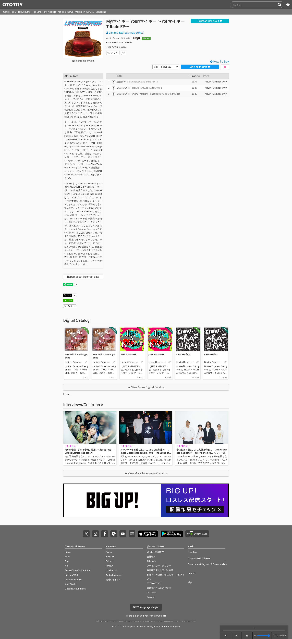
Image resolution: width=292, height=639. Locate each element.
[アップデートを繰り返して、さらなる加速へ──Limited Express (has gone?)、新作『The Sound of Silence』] (145, 427)
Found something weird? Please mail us (207, 564)
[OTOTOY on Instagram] (95, 533)
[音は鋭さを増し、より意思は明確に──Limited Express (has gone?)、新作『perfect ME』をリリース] (201, 427)
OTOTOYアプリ (154, 583)
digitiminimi (162, 626)
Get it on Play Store (171, 533)
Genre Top (8, 11)
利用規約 (151, 561)
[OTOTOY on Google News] (132, 533)
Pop (67, 561)
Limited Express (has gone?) (126, 32)
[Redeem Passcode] (287, 4)
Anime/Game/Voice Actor (77, 570)
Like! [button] (69, 300)
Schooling (101, 11)
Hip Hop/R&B (71, 575)
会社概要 (151, 556)
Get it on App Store (148, 533)
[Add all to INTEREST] (225, 67)
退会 (190, 582)
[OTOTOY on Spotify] (113, 533)
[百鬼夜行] (113, 82)
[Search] (281, 5)
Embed (71, 306)
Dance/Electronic (73, 579)
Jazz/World (70, 584)
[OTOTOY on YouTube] (122, 533)
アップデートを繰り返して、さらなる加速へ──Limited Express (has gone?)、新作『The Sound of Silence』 (146, 452)
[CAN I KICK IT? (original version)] (113, 94)
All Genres (80, 546)
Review (109, 565)
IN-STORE (88, 11)
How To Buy (221, 61)
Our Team (151, 592)
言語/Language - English (147, 607)
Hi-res (146, 38)
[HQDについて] (136, 38)
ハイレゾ (114, 52)
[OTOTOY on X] (86, 533)
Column (109, 561)
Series (109, 552)
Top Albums (24, 11)
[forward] (247, 635)
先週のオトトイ (113, 579)
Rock (67, 556)
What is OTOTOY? (155, 552)
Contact (192, 573)
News (70, 11)
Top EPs (36, 11)
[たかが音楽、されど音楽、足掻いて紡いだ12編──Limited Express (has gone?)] (89, 427)
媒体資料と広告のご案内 (159, 588)
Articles (62, 11)
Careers (150, 597)
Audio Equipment (114, 575)
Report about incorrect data (83, 276)
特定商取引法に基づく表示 (160, 570)
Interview (110, 556)
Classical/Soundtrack (75, 588)
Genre (70, 546)
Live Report (111, 570)
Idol (66, 565)
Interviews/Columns (82, 404)
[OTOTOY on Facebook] (104, 533)
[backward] (225, 635)
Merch (78, 11)
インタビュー (71, 446)
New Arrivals (49, 11)
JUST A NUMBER (128, 354)
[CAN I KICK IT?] (113, 88)
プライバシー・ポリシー (159, 565)
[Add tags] (123, 53)
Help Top (192, 552)
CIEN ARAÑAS (183, 354)
